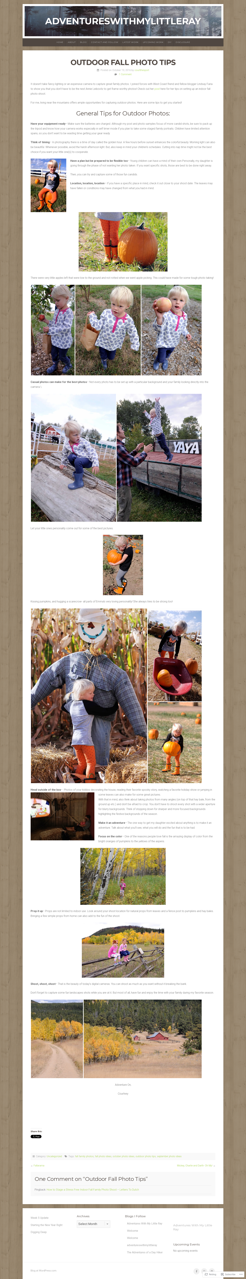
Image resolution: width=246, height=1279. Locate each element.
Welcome (132, 1230)
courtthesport (142, 70)
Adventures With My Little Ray (144, 1223)
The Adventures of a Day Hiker (145, 1252)
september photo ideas (169, 1156)
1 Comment (125, 74)
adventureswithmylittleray (123, 21)
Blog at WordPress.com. (44, 1270)
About (72, 42)
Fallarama (39, 1165)
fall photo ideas (103, 1156)
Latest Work (130, 42)
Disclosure (183, 42)
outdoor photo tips (146, 1156)
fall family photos (84, 1156)
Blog (83, 42)
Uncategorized (54, 1156)
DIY (170, 42)
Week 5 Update (40, 1217)
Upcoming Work (153, 42)
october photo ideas (123, 1156)
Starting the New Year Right (46, 1225)
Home (60, 42)
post (157, 88)
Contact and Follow (104, 42)
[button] (53, 330)
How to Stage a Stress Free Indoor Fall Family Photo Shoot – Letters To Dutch (93, 1189)
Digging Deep (39, 1232)
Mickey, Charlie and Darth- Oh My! (194, 1165)
